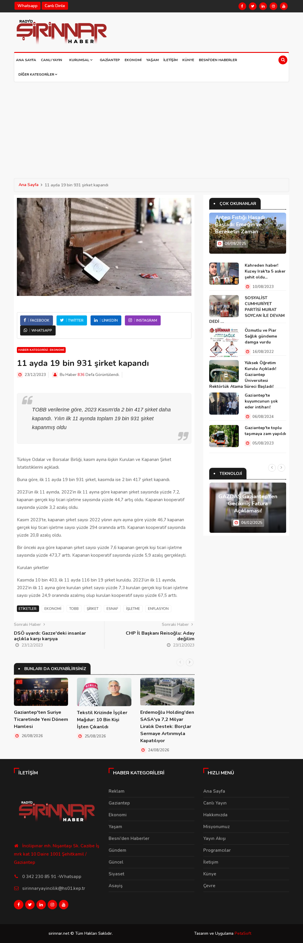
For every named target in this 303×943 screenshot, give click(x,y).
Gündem (117, 850)
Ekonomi (133, 60)
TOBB (74, 608)
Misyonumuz (216, 827)
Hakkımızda (215, 815)
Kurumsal (79, 60)
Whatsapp (27, 6)
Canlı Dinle (55, 6)
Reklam (117, 791)
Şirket (93, 608)
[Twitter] (253, 6)
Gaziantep (110, 60)
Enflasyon (158, 608)
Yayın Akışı (214, 838)
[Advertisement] (151, 126)
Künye (188, 60)
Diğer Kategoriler (36, 74)
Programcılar (217, 850)
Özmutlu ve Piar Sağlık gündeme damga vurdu (261, 336)
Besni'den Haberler (218, 60)
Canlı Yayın (51, 60)
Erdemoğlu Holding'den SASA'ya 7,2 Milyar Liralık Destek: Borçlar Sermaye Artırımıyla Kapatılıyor (167, 726)
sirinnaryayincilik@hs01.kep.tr (53, 888)
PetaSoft (243, 933)
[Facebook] (242, 6)
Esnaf (112, 608)
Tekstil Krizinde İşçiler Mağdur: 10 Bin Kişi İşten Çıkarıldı (102, 719)
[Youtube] (284, 6)
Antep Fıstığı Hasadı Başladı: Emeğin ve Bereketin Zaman (240, 224)
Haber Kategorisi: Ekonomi (41, 350)
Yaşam (152, 60)
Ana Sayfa (26, 60)
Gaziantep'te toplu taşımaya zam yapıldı (265, 431)
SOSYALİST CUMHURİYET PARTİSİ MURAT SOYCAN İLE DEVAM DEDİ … (247, 309)
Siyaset (116, 874)
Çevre (209, 886)
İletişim (170, 60)
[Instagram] (273, 6)
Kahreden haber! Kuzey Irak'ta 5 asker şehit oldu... (265, 271)
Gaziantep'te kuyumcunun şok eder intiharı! (261, 401)
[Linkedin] (263, 6)
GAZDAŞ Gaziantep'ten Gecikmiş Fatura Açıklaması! (247, 503)
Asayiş (116, 886)
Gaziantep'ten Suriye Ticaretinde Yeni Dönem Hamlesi (41, 719)
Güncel (116, 862)
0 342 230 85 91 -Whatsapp (51, 877)
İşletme (133, 608)
